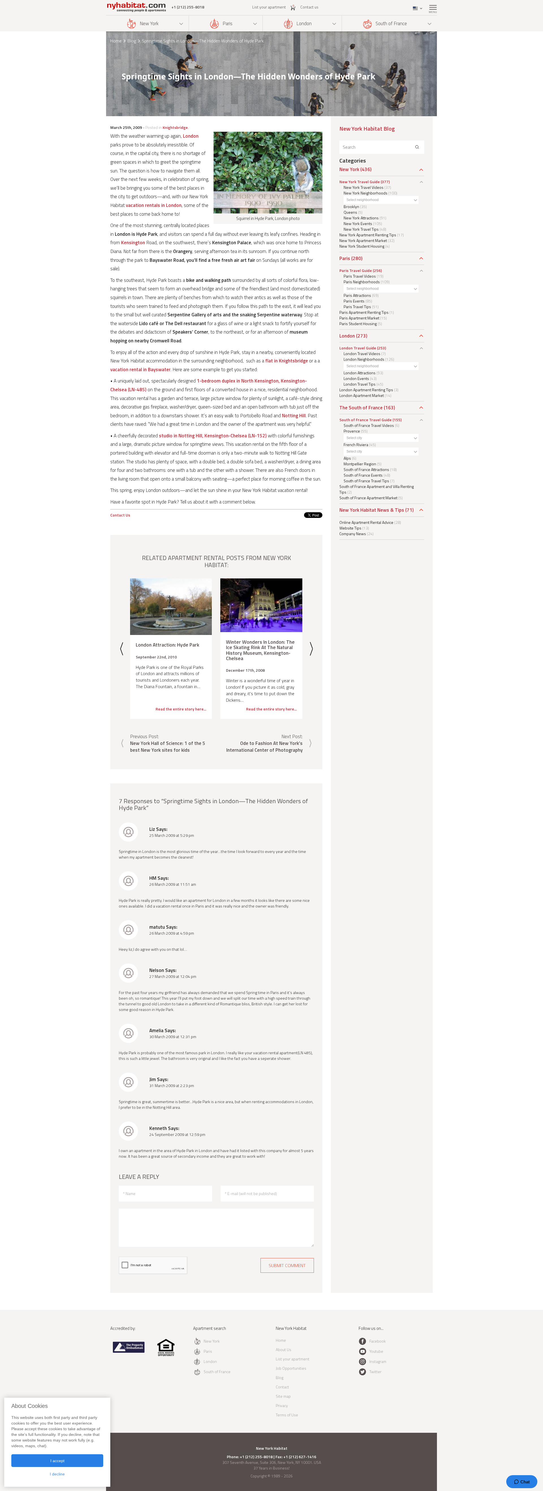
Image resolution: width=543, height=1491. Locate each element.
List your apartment (269, 7)
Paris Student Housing (358, 324)
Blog (132, 40)
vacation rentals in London (154, 205)
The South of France (361, 407)
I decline (57, 1474)
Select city (354, 438)
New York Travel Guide (359, 182)
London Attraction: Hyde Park (167, 644)
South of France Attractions (366, 469)
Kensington (133, 242)
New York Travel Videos (363, 187)
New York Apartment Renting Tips (367, 235)
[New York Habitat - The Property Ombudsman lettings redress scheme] (129, 1351)
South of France (391, 23)
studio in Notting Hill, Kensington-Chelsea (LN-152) (213, 435)
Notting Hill (294, 415)
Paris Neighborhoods (362, 282)
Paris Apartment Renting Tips (364, 312)
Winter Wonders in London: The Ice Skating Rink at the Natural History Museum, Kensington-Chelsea (260, 650)
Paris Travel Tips (357, 307)
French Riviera (356, 445)
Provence (352, 431)
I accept (57, 1460)
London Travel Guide (357, 348)
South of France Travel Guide (365, 420)
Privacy (282, 1405)
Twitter (375, 1372)
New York (149, 23)
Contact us (309, 7)
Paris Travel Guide (355, 270)
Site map (283, 1396)
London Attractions (360, 373)
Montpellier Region (360, 464)
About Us (283, 1349)
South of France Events (363, 475)
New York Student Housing (361, 246)
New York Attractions (361, 218)
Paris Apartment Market (359, 318)
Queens (350, 212)
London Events (356, 378)
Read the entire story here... (181, 709)
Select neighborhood (362, 200)
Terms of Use (287, 1415)
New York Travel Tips (361, 229)
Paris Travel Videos (360, 276)
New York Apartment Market (363, 240)
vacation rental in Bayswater (140, 369)
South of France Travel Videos (369, 425)
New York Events (358, 223)
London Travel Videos (362, 353)
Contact (282, 1387)
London (304, 23)
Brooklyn (351, 206)
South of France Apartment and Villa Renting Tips (376, 489)
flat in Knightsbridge (286, 360)
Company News (352, 534)
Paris (227, 23)
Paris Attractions (357, 295)
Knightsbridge (175, 127)
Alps (347, 458)
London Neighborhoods (364, 359)
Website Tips (350, 528)
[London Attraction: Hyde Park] (171, 606)
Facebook (377, 1341)
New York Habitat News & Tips (371, 510)
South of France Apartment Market (368, 498)
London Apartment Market (361, 395)
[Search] (417, 147)
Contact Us (120, 515)
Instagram (377, 1361)
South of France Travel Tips (366, 481)
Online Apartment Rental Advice (366, 522)
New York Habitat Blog (367, 128)
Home (116, 40)
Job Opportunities (291, 1368)
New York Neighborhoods (365, 193)
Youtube (376, 1351)
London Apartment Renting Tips (366, 390)
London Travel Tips (360, 384)
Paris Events (354, 301)
